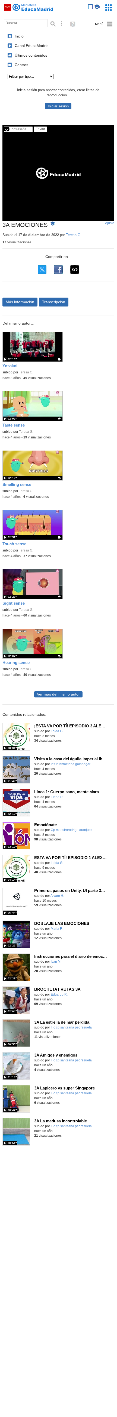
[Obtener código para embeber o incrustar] (74, 269)
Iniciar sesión (58, 106)
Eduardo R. (59, 994)
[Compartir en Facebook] (58, 269)
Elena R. (57, 797)
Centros (21, 65)
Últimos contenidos (31, 55)
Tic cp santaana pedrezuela (71, 1027)
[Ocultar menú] (104, 24)
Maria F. (56, 928)
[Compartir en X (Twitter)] (42, 269)
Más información (20, 302)
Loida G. (57, 731)
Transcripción (53, 302)
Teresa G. (73, 235)
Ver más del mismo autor (58, 694)
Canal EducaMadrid (32, 45)
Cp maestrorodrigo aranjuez (71, 830)
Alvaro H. (57, 895)
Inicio (19, 36)
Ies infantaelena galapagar (70, 764)
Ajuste (109, 223)
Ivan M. (56, 961)
